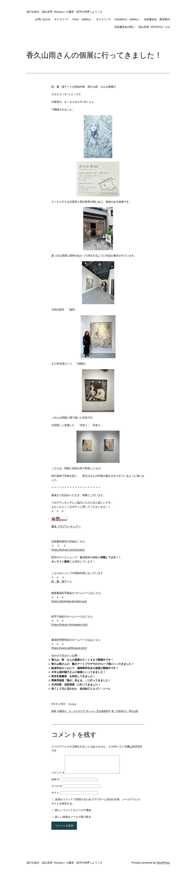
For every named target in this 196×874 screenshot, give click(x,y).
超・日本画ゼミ (119, 711)
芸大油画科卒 (103, 711)
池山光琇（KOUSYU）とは (154, 26)
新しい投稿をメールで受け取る (73, 816)
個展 (53, 711)
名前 (55, 779)
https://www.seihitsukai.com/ (69, 647)
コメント (57, 772)
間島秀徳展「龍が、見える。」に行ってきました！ (81, 680)
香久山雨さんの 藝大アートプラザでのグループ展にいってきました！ (92, 663)
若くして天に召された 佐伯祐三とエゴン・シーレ (82, 688)
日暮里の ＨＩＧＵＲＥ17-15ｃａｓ (76, 711)
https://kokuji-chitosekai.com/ (69, 624)
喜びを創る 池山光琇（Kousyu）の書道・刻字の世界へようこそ (64, 11)
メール (56, 785)
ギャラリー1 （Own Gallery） (73, 19)
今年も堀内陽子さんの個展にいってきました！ (78, 672)
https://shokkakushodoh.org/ (69, 601)
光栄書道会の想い (124, 26)
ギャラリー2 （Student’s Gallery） (118, 19)
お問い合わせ (43, 19)
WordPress (163, 862)
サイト (55, 792)
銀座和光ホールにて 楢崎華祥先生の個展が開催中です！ (85, 667)
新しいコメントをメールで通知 (73, 810)
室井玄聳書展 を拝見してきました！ (73, 676)
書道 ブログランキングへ (65, 526)
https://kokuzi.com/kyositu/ (68, 549)
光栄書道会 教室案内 (157, 19)
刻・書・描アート (61, 581)
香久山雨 (133, 711)
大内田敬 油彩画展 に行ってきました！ (75, 684)
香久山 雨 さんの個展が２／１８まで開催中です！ (82, 659)
